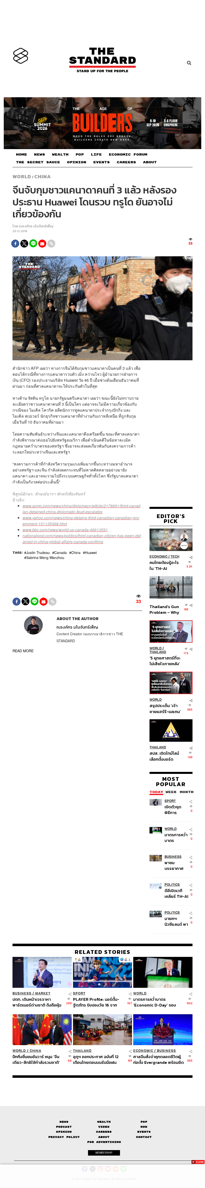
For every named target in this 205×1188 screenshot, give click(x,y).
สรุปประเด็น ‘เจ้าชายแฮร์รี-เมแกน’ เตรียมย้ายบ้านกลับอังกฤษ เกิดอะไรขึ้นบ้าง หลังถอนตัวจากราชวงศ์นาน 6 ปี (165, 708)
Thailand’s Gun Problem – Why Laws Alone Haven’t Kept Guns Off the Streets (164, 609)
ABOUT (150, 162)
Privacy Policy (64, 1137)
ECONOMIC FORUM (128, 154)
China (42, 176)
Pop (143, 1121)
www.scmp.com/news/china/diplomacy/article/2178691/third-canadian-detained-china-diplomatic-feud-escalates (81, 509)
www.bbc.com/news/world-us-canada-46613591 (65, 530)
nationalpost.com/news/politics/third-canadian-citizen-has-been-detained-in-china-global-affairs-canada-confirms (81, 539)
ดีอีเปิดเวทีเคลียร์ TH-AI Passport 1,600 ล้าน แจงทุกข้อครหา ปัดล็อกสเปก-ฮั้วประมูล (176, 893)
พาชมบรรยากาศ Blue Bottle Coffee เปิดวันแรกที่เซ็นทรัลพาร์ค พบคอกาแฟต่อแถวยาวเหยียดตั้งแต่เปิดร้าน (176, 865)
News (64, 1121)
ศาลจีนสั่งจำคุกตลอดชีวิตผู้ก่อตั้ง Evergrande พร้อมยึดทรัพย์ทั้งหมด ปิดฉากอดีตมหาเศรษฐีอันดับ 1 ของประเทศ (158, 1059)
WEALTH (60, 154)
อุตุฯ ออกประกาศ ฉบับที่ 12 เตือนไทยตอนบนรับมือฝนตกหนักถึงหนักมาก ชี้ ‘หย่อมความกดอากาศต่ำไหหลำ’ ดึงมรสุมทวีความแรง (97, 1059)
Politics (172, 885)
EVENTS (101, 162)
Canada (60, 552)
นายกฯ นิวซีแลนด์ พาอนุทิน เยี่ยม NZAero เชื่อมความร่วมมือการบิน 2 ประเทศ (176, 921)
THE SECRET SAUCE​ (38, 162)
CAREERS (126, 162)
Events (144, 1131)
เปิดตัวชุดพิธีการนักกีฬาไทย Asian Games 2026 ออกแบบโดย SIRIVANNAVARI (176, 809)
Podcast (64, 1126)
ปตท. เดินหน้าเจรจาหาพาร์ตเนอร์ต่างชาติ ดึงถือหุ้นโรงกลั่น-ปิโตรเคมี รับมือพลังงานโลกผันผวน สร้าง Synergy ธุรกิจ (36, 1002)
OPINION (76, 162)
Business (173, 857)
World (21, 176)
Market (42, 993)
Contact (144, 1137)
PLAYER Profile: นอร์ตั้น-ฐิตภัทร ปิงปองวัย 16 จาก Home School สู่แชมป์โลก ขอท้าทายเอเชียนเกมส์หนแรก (98, 1002)
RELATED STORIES (102, 952)
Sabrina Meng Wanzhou (45, 557)
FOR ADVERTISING (104, 1142)
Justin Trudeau (38, 552)
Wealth (104, 1121)
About (104, 1137)
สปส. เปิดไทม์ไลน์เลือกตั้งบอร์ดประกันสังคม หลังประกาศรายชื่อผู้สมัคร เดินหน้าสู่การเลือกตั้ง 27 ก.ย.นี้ (164, 756)
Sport (170, 801)
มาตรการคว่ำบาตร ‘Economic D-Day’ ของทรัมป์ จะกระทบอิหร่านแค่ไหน (176, 837)
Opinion (64, 1131)
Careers (104, 1131)
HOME (21, 154)
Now (143, 1126)
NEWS (39, 154)
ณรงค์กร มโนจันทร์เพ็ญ (36, 226)
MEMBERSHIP (104, 1152)
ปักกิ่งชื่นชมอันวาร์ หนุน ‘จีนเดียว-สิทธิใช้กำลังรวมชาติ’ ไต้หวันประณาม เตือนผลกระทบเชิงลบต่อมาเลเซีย (36, 1059)
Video (104, 1126)
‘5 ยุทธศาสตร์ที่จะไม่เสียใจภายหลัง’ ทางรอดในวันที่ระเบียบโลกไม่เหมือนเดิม (165, 660)
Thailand (158, 652)
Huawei (91, 552)
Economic (159, 556)
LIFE (96, 154)
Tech (174, 556)
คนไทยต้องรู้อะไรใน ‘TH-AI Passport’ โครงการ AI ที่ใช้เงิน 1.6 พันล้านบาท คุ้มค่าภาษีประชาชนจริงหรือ (165, 565)
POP (80, 154)
